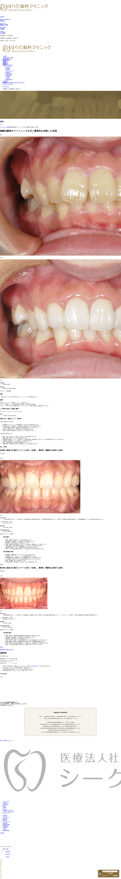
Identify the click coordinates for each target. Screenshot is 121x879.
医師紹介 (5, 802)
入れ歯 (7, 78)
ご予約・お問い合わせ (8, 811)
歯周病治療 (8, 75)
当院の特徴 (5, 804)
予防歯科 (8, 76)
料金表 (4, 805)
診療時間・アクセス (8, 810)
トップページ (6, 801)
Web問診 (2, 16)
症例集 (4, 807)
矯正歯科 (8, 69)
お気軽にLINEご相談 (8, 57)
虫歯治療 (8, 72)
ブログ (4, 808)
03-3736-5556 (6, 86)
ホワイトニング (9, 70)
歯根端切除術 (9, 79)
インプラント (9, 66)
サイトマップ (6, 813)
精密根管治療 (9, 73)
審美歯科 (8, 67)
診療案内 (5, 815)
